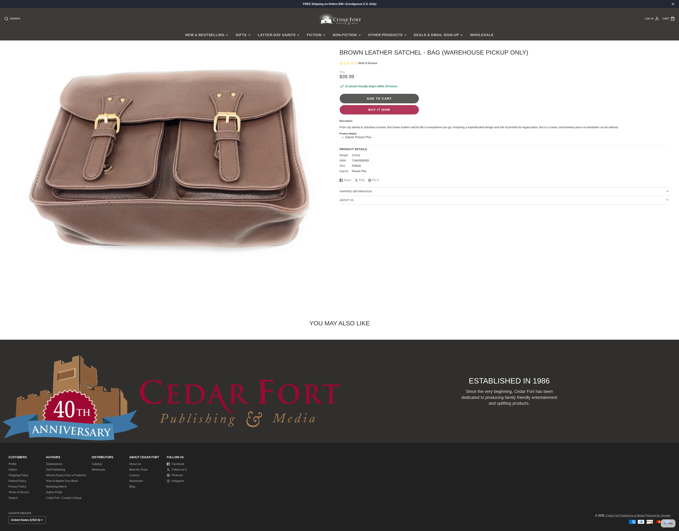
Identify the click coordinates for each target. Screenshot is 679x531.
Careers (134, 475)
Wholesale (482, 35)
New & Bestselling (204, 35)
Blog (132, 486)
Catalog (97, 463)
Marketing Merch (56, 486)
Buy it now (379, 109)
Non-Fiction (345, 35)
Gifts (241, 35)
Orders (12, 469)
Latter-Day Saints (276, 35)
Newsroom (136, 480)
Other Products (385, 35)
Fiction (314, 35)
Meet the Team (138, 469)
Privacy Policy (17, 486)
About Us (135, 463)
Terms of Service (18, 492)
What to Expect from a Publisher (66, 475)
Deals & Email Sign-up (436, 35)
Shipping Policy (18, 475)
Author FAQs (54, 492)
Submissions (54, 463)
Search (13, 497)
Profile (12, 463)
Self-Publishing (55, 469)
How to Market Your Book (62, 480)
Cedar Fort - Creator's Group (64, 497)
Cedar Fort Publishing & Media (625, 515)
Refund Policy (17, 480)
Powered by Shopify (658, 515)
